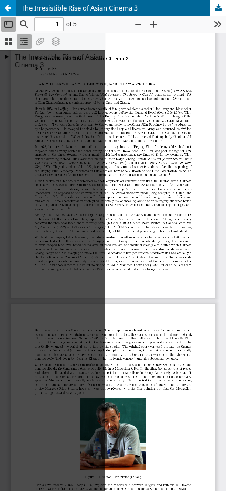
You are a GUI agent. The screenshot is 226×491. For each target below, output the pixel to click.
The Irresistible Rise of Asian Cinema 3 (79, 8)
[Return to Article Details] (8, 8)
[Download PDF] (218, 8)
